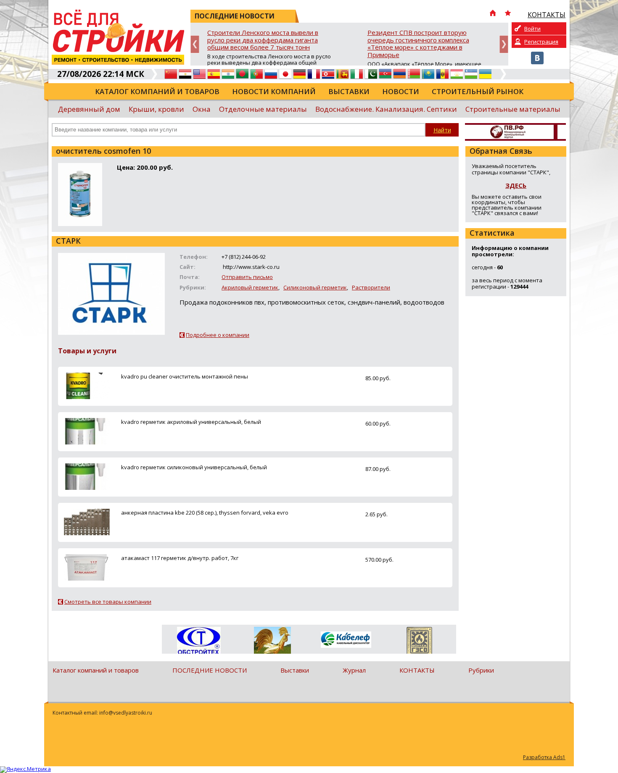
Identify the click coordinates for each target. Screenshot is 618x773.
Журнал (354, 670)
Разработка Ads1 (544, 757)
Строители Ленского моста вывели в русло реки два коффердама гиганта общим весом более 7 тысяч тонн (262, 40)
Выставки (349, 91)
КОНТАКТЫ (417, 670)
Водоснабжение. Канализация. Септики (386, 109)
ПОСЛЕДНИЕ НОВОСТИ (209, 670)
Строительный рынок (477, 91)
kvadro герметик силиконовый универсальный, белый (194, 467)
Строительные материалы (512, 109)
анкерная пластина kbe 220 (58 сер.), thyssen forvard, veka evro (204, 512)
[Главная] (492, 13)
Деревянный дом (89, 109)
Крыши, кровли (156, 109)
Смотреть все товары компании (107, 601)
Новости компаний (274, 91)
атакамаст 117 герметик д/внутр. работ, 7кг (179, 558)
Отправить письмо (247, 277)
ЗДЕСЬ (515, 185)
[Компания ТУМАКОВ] (272, 642)
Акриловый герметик (250, 287)
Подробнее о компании (217, 335)
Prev (194, 44)
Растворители (371, 287)
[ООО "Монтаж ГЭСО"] (419, 642)
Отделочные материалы (263, 109)
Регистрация (541, 41)
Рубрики (481, 670)
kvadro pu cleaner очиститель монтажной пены (184, 376)
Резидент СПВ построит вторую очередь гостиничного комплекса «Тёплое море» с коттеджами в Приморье (418, 44)
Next (503, 44)
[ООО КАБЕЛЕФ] (345, 640)
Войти (532, 28)
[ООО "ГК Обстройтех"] (198, 641)
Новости (400, 91)
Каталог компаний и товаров (157, 91)
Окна (202, 109)
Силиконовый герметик (315, 287)
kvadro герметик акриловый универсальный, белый (191, 422)
